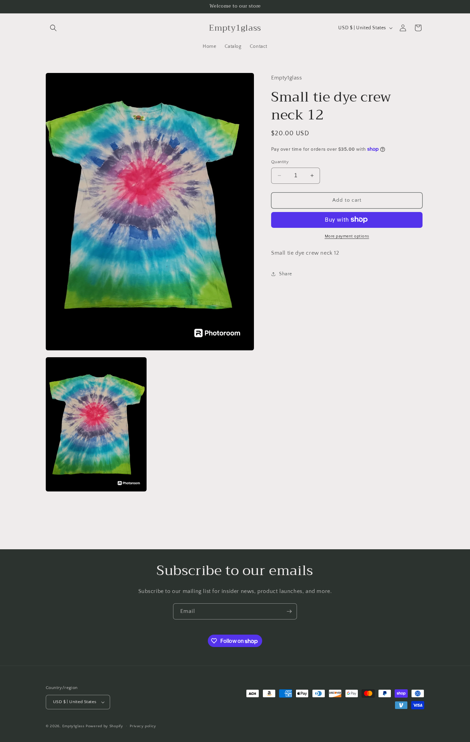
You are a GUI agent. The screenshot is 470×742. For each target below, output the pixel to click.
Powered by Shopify (104, 726)
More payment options (347, 236)
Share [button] (285, 273)
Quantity (280, 161)
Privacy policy (143, 726)
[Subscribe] (289, 611)
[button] (53, 27)
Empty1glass (74, 726)
